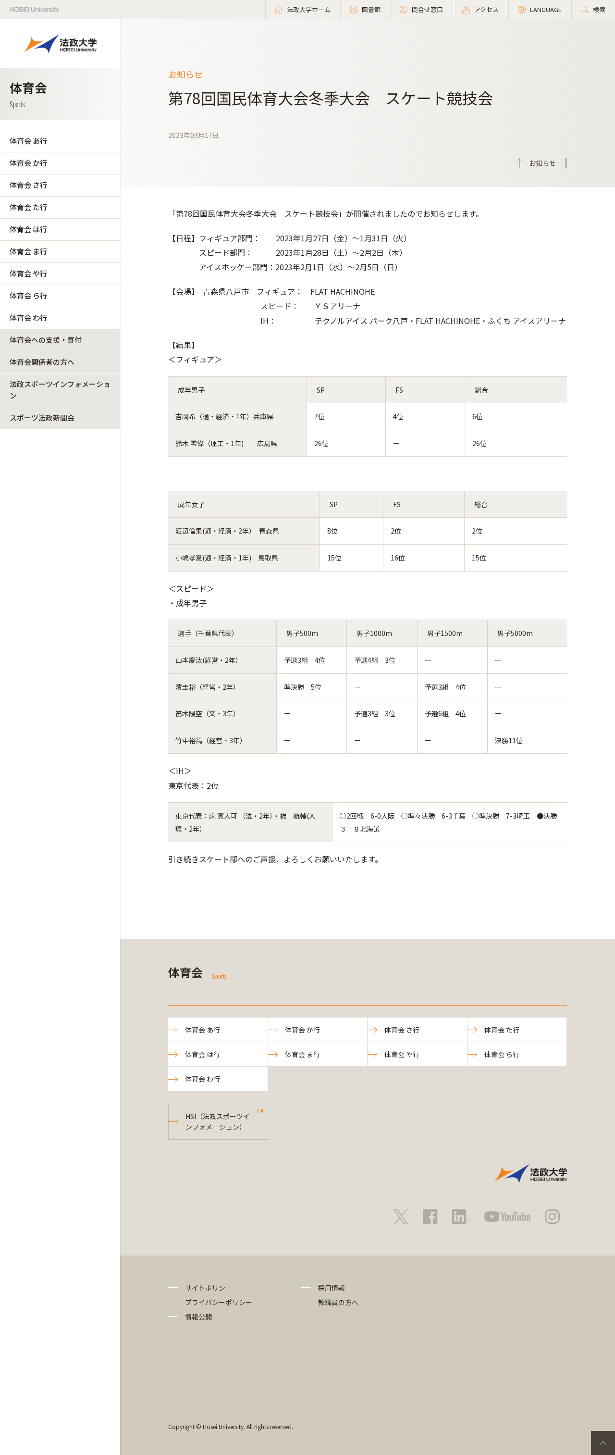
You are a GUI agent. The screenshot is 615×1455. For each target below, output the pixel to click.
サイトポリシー (208, 1288)
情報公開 (198, 1316)
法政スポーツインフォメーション (60, 389)
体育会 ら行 (28, 295)
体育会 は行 (28, 229)
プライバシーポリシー (218, 1302)
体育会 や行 (28, 273)
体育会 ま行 (28, 251)
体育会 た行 (28, 207)
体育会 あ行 (28, 141)
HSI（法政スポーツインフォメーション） (217, 1121)
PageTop (603, 1443)
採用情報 (331, 1288)
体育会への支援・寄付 (46, 340)
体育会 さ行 (28, 185)
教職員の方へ (338, 1302)
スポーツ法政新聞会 (42, 417)
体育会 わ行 (28, 317)
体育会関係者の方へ (42, 362)
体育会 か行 (28, 163)
